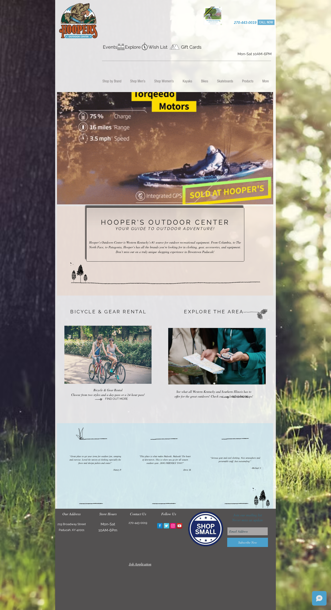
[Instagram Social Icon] (173, 526)
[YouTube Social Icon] (179, 526)
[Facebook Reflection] (160, 526)
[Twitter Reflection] (166, 526)
